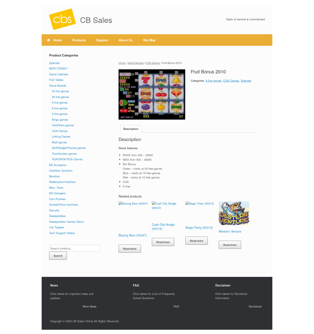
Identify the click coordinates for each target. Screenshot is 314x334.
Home (57, 40)
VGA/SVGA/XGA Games (67, 159)
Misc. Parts (56, 188)
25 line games (60, 97)
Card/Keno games (63, 125)
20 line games (60, 91)
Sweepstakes (57, 216)
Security (54, 210)
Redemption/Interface (62, 182)
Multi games (59, 142)
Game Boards (136, 63)
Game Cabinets (58, 74)
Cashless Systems (61, 170)
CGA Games (152, 63)
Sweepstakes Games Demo (66, 222)
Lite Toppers (56, 227)
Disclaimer (255, 306)
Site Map (149, 40)
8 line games (214, 81)
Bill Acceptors (57, 165)
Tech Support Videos (62, 233)
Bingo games (60, 119)
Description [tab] (130, 129)
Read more (129, 249)
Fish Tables (56, 80)
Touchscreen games (64, 153)
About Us (125, 40)
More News (90, 306)
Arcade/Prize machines (63, 204)
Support (102, 40)
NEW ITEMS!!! (58, 68)
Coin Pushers (57, 199)
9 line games (60, 114)
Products (79, 40)
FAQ (176, 306)
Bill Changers (57, 193)
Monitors (54, 176)
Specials (246, 81)
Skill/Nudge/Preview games (69, 148)
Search (58, 256)
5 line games (60, 102)
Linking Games (61, 136)
